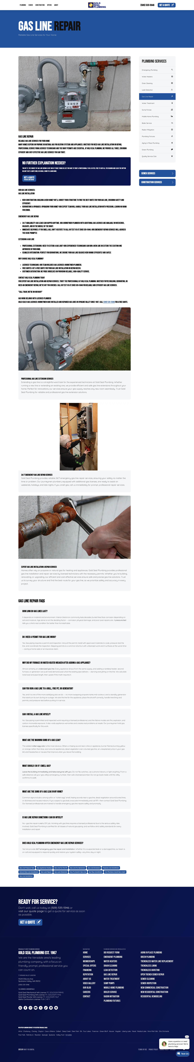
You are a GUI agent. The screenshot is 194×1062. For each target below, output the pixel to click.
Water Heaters (147, 77)
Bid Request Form (111, 952)
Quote (164, 5)
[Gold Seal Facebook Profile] (25, 1008)
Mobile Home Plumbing (150, 116)
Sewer (31, 5)
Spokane (52, 1035)
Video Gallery (89, 983)
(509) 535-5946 (147, 5)
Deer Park (75, 1031)
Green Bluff (104, 1031)
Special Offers (89, 965)
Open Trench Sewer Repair (152, 974)
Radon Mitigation (148, 130)
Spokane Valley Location (28, 975)
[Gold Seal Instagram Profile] (30, 1008)
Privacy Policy (153, 1049)
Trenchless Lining (149, 965)
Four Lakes (87, 1031)
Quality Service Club (149, 156)
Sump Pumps (146, 110)
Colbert (58, 1031)
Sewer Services (148, 173)
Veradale (68, 1035)
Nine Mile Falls (153, 1031)
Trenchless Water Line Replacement (157, 961)
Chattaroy (26, 1031)
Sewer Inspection (148, 983)
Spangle (45, 1035)
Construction (40, 5)
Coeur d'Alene (50, 1031)
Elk (81, 1031)
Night (25, 1049)
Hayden (118, 1031)
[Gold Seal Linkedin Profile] (51, 1008)
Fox (28, 1049)
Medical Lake (141, 1031)
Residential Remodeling (151, 996)
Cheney (34, 1031)
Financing (87, 970)
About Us (87, 979)
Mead (134, 1031)
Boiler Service (147, 123)
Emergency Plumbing (149, 70)
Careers (86, 992)
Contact (86, 996)
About (56, 5)
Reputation (88, 974)
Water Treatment (148, 103)
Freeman (95, 1031)
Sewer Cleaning (148, 979)
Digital (32, 1049)
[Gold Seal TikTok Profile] (46, 1008)
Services (87, 957)
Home (85, 952)
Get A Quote (29, 178)
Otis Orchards (164, 1031)
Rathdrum (30, 1035)
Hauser (111, 1031)
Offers (49, 5)
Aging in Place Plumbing (150, 143)
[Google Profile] (20, 1008)
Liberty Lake (126, 1031)
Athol (20, 1031)
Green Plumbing (147, 150)
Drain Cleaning (147, 83)
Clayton (41, 1031)
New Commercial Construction (154, 987)
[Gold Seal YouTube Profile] (35, 1008)
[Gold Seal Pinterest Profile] (56, 1008)
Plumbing (23, 5)
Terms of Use (142, 1049)
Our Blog (87, 987)
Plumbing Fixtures (148, 136)
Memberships (89, 961)
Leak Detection (147, 90)
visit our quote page (31, 911)
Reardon (38, 1035)
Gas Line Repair (147, 97)
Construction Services (151, 182)
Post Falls (21, 1035)
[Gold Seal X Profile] (41, 1008)
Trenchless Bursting (150, 970)
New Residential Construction (154, 992)
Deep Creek (66, 1031)
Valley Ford (60, 1035)
